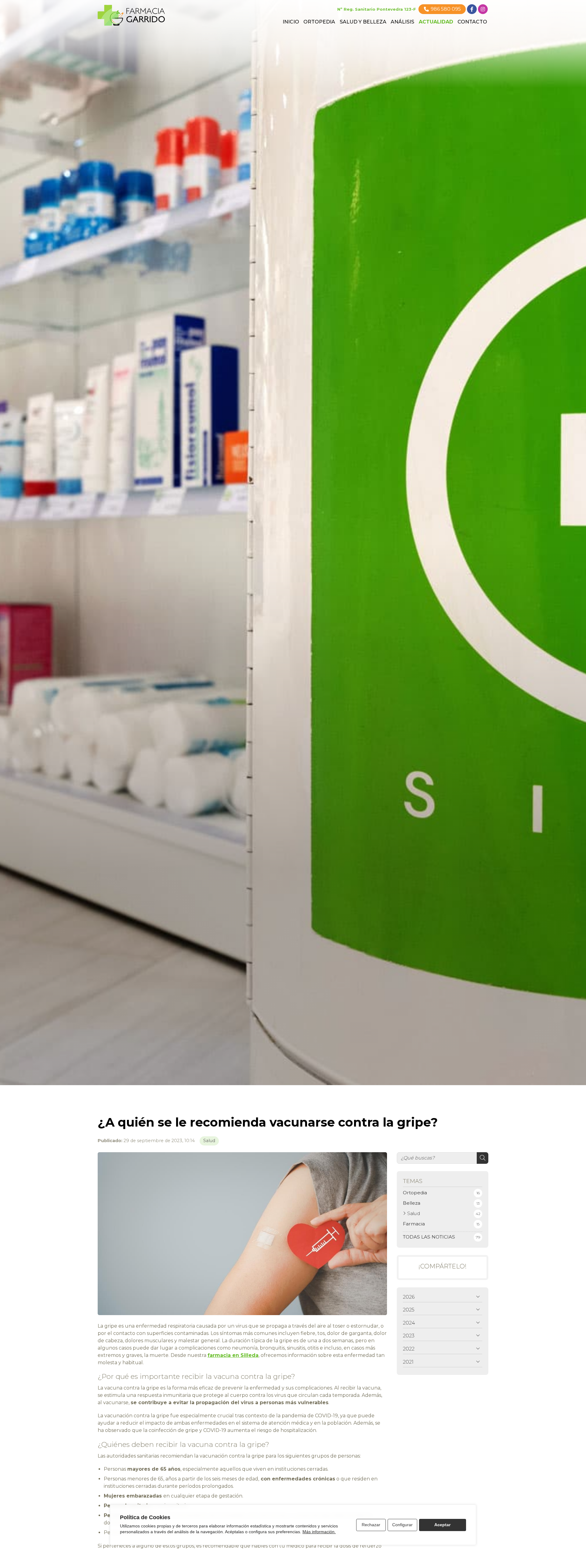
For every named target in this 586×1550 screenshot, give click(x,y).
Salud (209, 1140)
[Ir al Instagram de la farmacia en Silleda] (483, 9)
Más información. (319, 1531)
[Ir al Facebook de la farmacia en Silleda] (472, 9)
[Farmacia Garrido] (131, 15)
